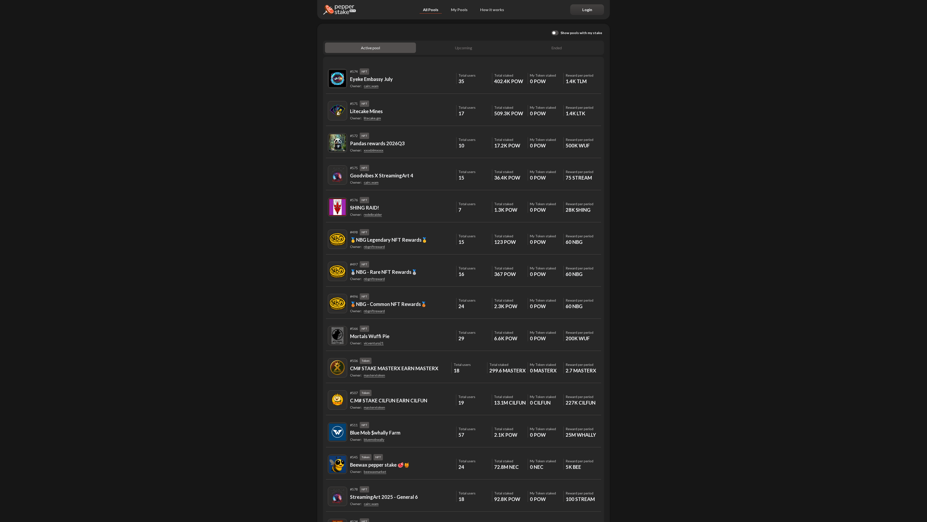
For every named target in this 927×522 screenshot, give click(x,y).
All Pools (430, 9)
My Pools (459, 9)
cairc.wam (371, 86)
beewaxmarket (375, 472)
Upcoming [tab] (463, 47)
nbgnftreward (374, 247)
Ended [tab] (556, 47)
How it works (492, 9)
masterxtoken (374, 375)
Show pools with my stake (581, 33)
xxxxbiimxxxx (373, 150)
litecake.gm (372, 118)
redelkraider (373, 214)
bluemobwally (374, 439)
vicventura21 (374, 343)
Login (587, 9)
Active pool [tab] (370, 47)
